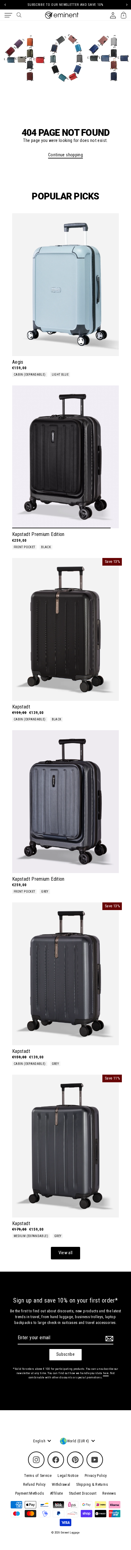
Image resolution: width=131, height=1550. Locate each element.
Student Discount (82, 1493)
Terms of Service (37, 1475)
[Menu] (8, 15)
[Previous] (5, 4)
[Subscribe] (108, 1339)
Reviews (109, 1493)
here (105, 1373)
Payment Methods (29, 1493)
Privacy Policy (96, 1475)
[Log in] (113, 15)
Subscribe (65, 1354)
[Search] (19, 15)
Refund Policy (34, 1484)
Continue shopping (65, 155)
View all (65, 1252)
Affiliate (56, 1493)
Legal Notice (68, 1475)
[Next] (126, 4)
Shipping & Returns (92, 1484)
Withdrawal (61, 1484)
